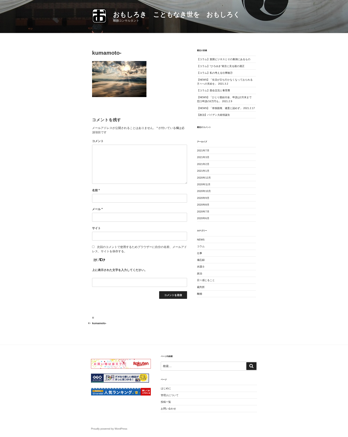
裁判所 (201, 287)
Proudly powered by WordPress (109, 428)
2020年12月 (204, 177)
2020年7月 (203, 211)
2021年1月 (203, 170)
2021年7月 (203, 150)
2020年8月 (203, 204)
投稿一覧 (166, 401)
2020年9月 (203, 197)
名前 (96, 190)
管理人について (170, 395)
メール (97, 209)
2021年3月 (203, 157)
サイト (96, 228)
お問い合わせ (168, 408)
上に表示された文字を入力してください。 (119, 269)
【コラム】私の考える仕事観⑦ (215, 72)
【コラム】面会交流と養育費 (213, 90)
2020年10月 (204, 191)
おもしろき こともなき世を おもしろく (176, 14)
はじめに (166, 388)
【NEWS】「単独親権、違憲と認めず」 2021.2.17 (226, 108)
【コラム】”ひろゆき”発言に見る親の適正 (221, 66)
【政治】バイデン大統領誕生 (213, 114)
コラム (201, 246)
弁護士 (201, 266)
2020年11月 (203, 184)
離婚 (199, 293)
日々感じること (206, 280)
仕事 (199, 253)
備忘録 (201, 259)
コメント (98, 141)
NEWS (200, 239)
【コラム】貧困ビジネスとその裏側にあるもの (223, 59)
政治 (199, 273)
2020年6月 (203, 218)
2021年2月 (203, 164)
